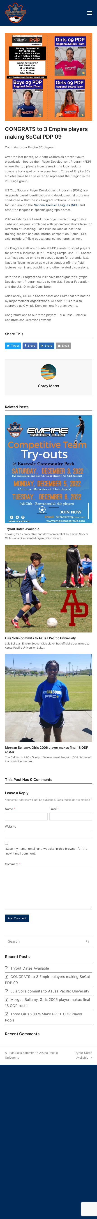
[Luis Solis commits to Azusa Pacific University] (48, 588)
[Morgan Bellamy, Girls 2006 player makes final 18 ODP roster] (48, 698)
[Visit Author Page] (48, 371)
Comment (13, 864)
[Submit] (87, 941)
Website (10, 826)
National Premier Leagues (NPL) (56, 205)
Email (54, 809)
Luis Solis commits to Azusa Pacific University (40, 638)
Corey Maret (48, 386)
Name (10, 809)
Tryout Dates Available (22, 529)
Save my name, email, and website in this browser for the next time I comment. (46, 851)
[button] (89, 13)
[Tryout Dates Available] (48, 469)
